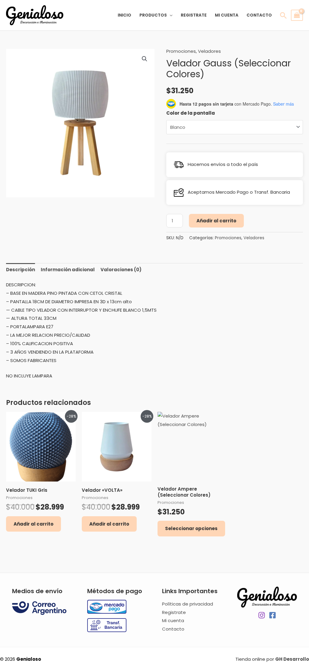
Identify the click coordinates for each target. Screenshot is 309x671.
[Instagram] (261, 615)
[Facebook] (272, 615)
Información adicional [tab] (68, 269)
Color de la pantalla (190, 113)
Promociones (181, 51)
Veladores (209, 51)
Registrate (194, 15)
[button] (144, 58)
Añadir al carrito (216, 221)
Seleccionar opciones (191, 528)
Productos (153, 15)
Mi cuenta (226, 15)
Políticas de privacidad (187, 604)
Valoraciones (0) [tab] (121, 269)
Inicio (124, 15)
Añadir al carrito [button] (33, 524)
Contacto (259, 15)
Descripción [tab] (20, 269)
